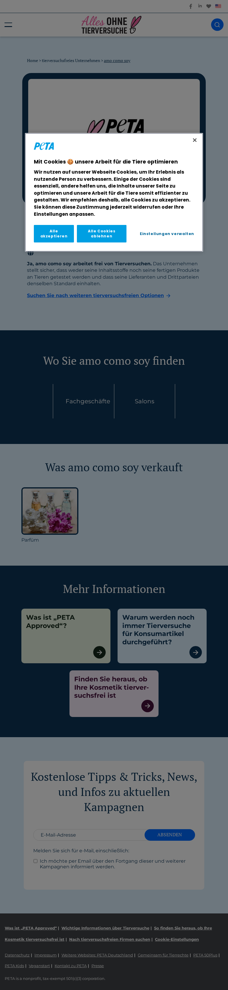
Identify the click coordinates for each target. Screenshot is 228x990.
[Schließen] (194, 140)
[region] (114, 192)
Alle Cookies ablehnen (101, 234)
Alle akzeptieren (54, 234)
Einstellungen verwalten (167, 233)
